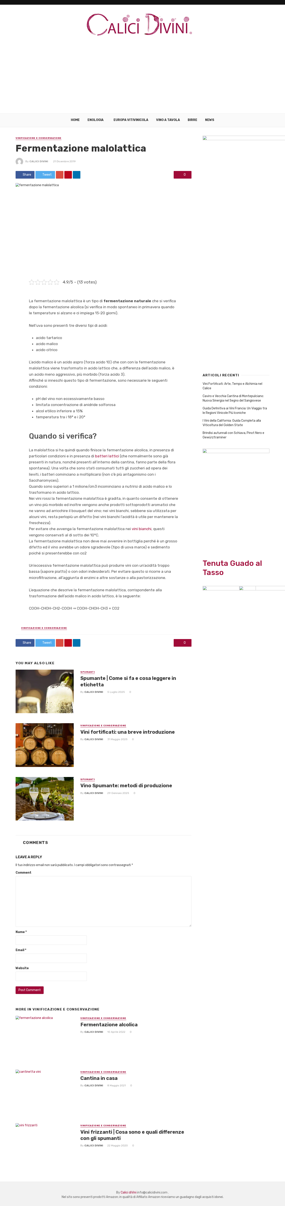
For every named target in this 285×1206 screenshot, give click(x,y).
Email (21, 950)
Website (22, 968)
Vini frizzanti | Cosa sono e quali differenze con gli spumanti (132, 1135)
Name (21, 932)
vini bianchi (141, 529)
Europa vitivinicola (131, 120)
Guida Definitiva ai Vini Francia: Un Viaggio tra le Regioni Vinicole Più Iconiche (235, 410)
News (209, 120)
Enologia (96, 120)
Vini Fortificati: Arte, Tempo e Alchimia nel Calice (232, 386)
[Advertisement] (142, 80)
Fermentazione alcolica (109, 1024)
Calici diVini (38, 161)
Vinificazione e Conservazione (38, 138)
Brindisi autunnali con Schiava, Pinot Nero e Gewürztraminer (233, 435)
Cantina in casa (99, 1078)
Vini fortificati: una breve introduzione (127, 732)
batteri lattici (107, 456)
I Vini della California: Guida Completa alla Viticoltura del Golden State (232, 423)
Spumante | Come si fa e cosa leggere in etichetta (128, 681)
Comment (23, 873)
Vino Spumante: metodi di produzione (126, 785)
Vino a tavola (168, 120)
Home (75, 120)
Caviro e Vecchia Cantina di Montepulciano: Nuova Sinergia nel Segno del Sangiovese (233, 398)
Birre (192, 120)
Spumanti (87, 672)
